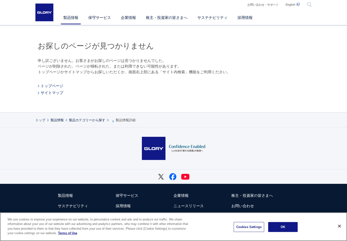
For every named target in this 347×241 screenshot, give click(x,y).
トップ (40, 120)
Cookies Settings (249, 227)
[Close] (339, 226)
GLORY (44, 12)
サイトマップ (52, 93)
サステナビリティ (73, 206)
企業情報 (181, 196)
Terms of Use (67, 233)
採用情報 (123, 206)
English (290, 4)
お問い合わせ (242, 206)
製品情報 (57, 120)
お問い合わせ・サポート (263, 4)
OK (283, 227)
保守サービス (127, 196)
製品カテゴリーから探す (87, 120)
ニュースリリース (189, 206)
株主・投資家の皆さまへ (252, 196)
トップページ (52, 86)
